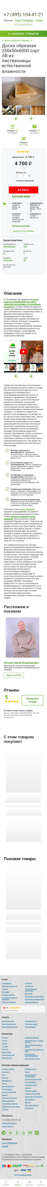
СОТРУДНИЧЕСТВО (23, 24)
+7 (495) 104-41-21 (23, 14)
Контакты (28, 983)
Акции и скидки (8, 1069)
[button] (16, 376)
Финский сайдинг (32, 1105)
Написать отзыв (32, 700)
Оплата (5, 989)
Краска (4, 1095)
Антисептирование (25, 181)
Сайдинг (28, 1088)
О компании (6, 983)
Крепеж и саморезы (9, 1098)
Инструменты (7, 1089)
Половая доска (30, 1069)
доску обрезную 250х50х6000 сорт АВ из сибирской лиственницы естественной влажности (22, 303)
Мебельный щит (8, 1101)
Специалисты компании (34, 996)
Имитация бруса (8, 1086)
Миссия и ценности (9, 986)
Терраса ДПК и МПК (32, 1094)
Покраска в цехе (8, 1021)
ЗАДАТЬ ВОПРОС (14, 675)
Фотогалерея (7, 1058)
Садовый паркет (31, 1085)
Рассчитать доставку (21, 226)
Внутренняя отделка (9, 1027)
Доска (4, 1083)
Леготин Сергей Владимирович (21, 662)
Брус (3, 1075)
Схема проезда (7, 1126)
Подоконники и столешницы (31, 1075)
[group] (23, 91)
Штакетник (29, 1108)
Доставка (5, 992)
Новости (5, 1049)
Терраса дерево (31, 1091)
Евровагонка (6, 1080)
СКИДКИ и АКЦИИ (32, 1038)
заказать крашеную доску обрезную (19, 517)
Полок (27, 1072)
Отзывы (5, 1046)
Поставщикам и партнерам (31, 990)
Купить (23, 189)
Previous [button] (16, 118)
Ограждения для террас (11, 1106)
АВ (25, 260)
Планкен (5, 1109)
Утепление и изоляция (33, 1096)
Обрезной (7, 260)
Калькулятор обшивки (23, 231)
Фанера (28, 1102)
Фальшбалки (30, 1099)
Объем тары (8, 810)
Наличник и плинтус (10, 1103)
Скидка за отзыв (8, 1055)
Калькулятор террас (32, 1058)
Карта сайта (6, 1052)
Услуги (4, 1040)
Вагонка (5, 1078)
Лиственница (9, 246)
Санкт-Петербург (10, 1143)
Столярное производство (34, 999)
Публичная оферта (9, 1002)
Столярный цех (30, 1021)
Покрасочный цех (31, 1002)
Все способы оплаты (22, 1175)
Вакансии (28, 993)
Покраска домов (31, 1024)
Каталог (5, 1038)
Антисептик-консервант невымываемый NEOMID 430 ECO (23, 797)
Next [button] (31, 118)
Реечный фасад (31, 1082)
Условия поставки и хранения (9, 998)
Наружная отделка (9, 1024)
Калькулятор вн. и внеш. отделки (34, 1041)
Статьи (4, 1043)
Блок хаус (5, 1072)
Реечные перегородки (33, 1079)
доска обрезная (27, 509)
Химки (5, 1146)
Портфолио (29, 986)
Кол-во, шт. (21, 173)
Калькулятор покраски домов (33, 1046)
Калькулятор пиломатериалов (31, 1055)
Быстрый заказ (21, 196)
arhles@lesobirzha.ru (9, 1123)
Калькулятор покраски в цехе (34, 1050)
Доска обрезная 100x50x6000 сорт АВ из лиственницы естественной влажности (23, 914)
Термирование (30, 1027)
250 (25, 246)
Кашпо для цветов (9, 1092)
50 (4, 253)
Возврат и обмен (8, 995)
